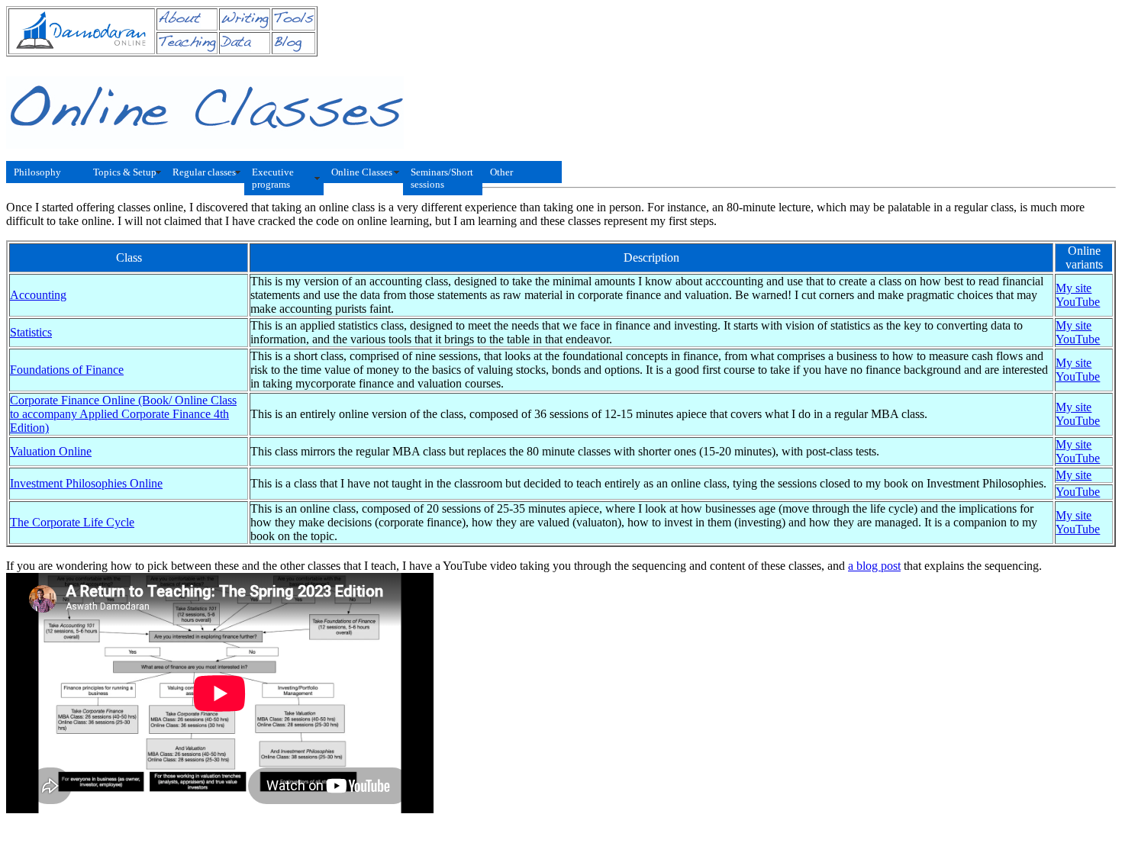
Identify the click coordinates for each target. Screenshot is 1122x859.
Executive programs (273, 178)
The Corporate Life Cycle (72, 522)
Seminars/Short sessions (442, 178)
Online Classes (361, 172)
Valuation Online (51, 451)
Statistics (31, 332)
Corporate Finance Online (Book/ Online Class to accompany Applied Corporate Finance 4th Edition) (123, 414)
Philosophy (37, 172)
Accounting (38, 294)
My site (1073, 288)
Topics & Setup (124, 172)
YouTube (1078, 301)
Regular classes (204, 172)
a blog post (874, 565)
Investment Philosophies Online (86, 483)
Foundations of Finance (67, 369)
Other (501, 172)
